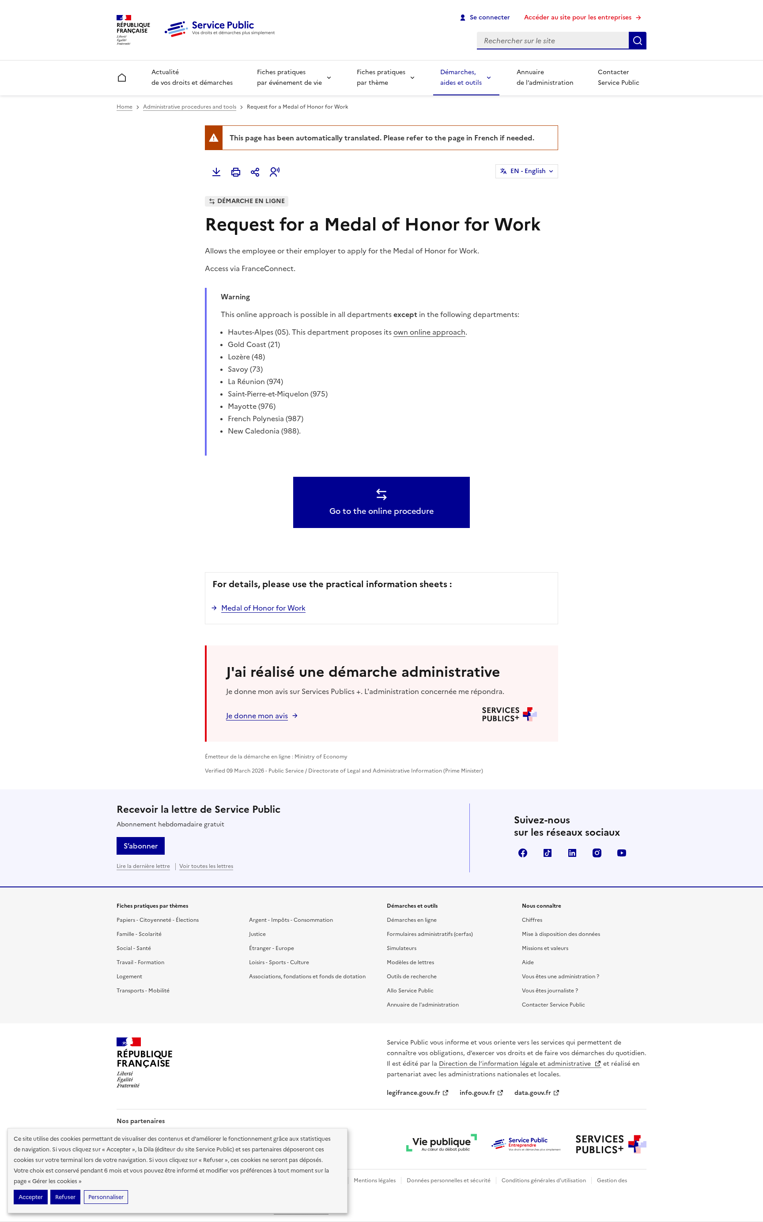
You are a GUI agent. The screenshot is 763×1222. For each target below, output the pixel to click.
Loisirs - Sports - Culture (279, 962)
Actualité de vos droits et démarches (192, 77)
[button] (275, 172)
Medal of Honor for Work (263, 608)
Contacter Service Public (618, 77)
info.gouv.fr (477, 1093)
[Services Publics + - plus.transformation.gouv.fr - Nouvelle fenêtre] (611, 1144)
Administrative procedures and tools (189, 107)
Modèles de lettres (410, 962)
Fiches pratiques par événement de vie (289, 77)
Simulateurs (401, 948)
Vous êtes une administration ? (560, 977)
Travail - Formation (140, 962)
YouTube (622, 853)
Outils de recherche (412, 977)
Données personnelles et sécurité (449, 1180)
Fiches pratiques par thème (381, 77)
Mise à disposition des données (561, 934)
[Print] (236, 172)
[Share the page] (255, 172)
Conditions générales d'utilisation (544, 1180)
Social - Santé (134, 948)
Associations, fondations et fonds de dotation (307, 977)
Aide (528, 962)
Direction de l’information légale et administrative (516, 1063)
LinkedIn (572, 853)
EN (528, 171)
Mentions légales (375, 1180)
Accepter (31, 1197)
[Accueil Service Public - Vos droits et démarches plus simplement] (221, 37)
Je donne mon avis (257, 715)
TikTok (547, 853)
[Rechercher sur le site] (637, 40)
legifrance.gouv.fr (413, 1093)
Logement (129, 977)
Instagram (597, 853)
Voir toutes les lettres (206, 866)
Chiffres (532, 920)
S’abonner (141, 846)
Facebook (523, 853)
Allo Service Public (410, 991)
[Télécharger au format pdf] (216, 172)
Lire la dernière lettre (143, 866)
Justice (257, 934)
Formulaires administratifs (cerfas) (430, 934)
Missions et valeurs (545, 948)
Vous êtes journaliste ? (550, 991)
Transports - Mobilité (143, 991)
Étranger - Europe (271, 948)
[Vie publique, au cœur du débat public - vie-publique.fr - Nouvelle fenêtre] (441, 1144)
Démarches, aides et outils (461, 77)
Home (124, 107)
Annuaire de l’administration (545, 77)
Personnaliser (106, 1197)
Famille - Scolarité (139, 934)
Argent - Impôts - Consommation (291, 920)
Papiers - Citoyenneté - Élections (158, 920)
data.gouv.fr (532, 1093)
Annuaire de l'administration (423, 1005)
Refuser (65, 1197)
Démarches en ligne (412, 920)
